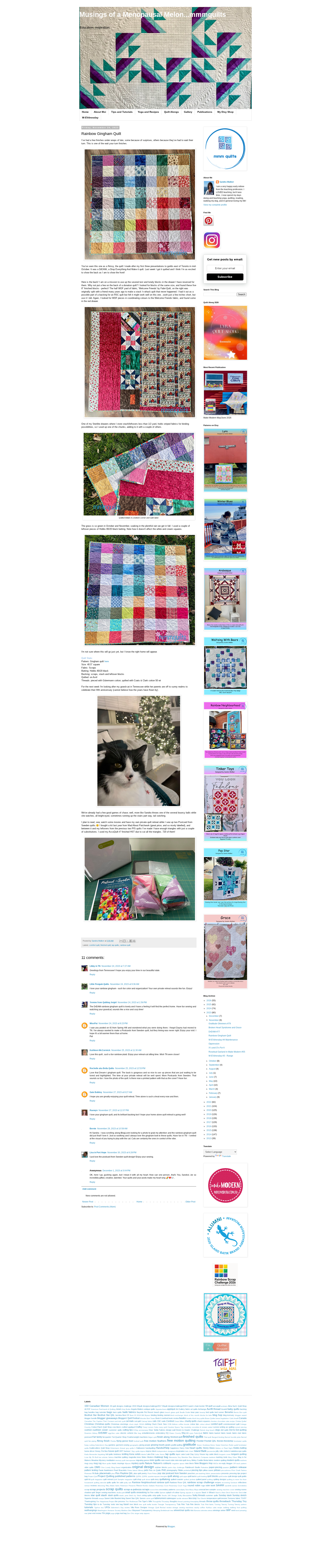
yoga (113, 1513)
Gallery (188, 112)
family (99, 1437)
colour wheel (205, 1424)
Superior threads (91, 1498)
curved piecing (241, 1427)
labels (143, 1454)
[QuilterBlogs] (216, 1350)
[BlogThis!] (124, 941)
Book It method (162, 1418)
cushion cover (100, 1429)
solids (156, 1492)
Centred (170, 1421)
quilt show (146, 1479)
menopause (130, 1460)
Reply (92, 974)
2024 (209, 1008)
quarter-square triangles (157, 1476)
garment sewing (122, 1445)
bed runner (219, 1412)
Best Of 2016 (135, 1415)
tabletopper (171, 1498)
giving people (144, 1445)
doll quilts (224, 1430)
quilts (109, 1482)
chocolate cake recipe (226, 1421)
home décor (89, 1451)
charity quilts (191, 1421)
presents (225, 1473)
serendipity (180, 1490)
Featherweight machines (137, 1437)
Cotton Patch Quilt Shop (101, 1427)
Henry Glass (209, 1448)
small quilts (130, 1492)
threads (202, 1501)
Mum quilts (106, 1463)
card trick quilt (119, 1421)
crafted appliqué (128, 1427)
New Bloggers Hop (203, 1463)
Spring (182, 1492)
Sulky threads (198, 1495)
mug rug (98, 1463)
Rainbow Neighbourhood (144, 1482)
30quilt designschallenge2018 (174, 1406)
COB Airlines (173, 1424)
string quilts (147, 1495)
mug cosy (88, 1463)
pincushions (226, 1470)
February (213, 1093)
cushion (88, 1430)
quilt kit (87, 1479)
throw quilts (212, 1501)
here (106, 661)
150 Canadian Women (96, 1405)
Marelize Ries (187, 1457)
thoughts (173, 1501)
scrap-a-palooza (133, 1489)
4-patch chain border (196, 1406)
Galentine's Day (101, 1445)
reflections (242, 1482)
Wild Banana (195, 1510)
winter (223, 1510)
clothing (148, 1424)
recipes (218, 1482)
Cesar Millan (179, 1421)
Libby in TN (95, 966)
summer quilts (212, 1495)
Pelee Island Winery (135, 1470)
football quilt (138, 1441)
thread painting (184, 1501)
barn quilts (117, 1412)
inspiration (180, 1451)
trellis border (152, 1504)
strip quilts (156, 1495)
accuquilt (216, 1406)
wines (210, 1510)
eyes (191, 1433)
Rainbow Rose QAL (178, 1482)
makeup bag (161, 1457)
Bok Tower (151, 1418)
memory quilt (120, 1460)
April (211, 1085)
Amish (118, 1409)
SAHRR (220, 1485)
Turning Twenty (220, 1504)
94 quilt (209, 1406)
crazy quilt (163, 1427)
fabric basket (214, 1433)
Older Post (190, 1202)
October (213, 1061)
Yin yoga (106, 1513)
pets (146, 1470)
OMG (97, 1467)
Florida (113, 1441)
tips (95, 1504)
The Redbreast (132, 1501)
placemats (105, 1473)
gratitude (189, 1444)
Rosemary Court (162, 1486)
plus (113, 1473)
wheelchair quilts (182, 1510)
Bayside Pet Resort (145, 1412)
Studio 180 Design (169, 1495)
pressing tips (234, 1473)
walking (226, 1507)
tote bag (119, 1504)
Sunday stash (225, 1495)
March (212, 1089)
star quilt (95, 1495)
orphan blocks (161, 1467)
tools (113, 1504)
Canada (243, 1418)
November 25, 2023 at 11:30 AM (126, 1050)
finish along (163, 1436)
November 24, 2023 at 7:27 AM (116, 966)
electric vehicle (126, 1433)
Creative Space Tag (175, 1427)
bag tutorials (101, 1412)
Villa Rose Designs (139, 1507)
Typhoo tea (99, 1507)
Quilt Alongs (171, 112)
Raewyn (94, 1110)
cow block (116, 1427)
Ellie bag (137, 1433)
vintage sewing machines (182, 1507)
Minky (189, 1460)
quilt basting (202, 1476)
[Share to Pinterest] (134, 941)
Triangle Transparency (167, 1504)
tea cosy (193, 1498)
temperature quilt (214, 1498)
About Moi (100, 112)
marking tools (221, 1457)
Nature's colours (162, 1463)
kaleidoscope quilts (239, 1451)
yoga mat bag (121, 1513)
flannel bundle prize (233, 1437)
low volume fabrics (106, 1457)
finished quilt (106, 945)
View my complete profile (215, 205)
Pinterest (88, 1473)
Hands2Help (162, 1447)
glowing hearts (158, 1445)
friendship (228, 1441)
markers (212, 1457)
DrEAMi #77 (214, 1031)
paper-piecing (215, 1467)
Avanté (224, 1409)
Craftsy (139, 1427)
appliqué (171, 1409)
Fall (94, 1437)
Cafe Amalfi (233, 1418)
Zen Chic (130, 1513)
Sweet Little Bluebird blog (114, 1498)
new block (189, 1463)
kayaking (101, 1454)
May (211, 1081)
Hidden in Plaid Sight (224, 1448)
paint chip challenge (176, 1467)
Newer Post (87, 1202)
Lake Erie (151, 1454)
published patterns (125, 1476)
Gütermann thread (117, 1448)
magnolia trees (135, 1457)
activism (224, 1406)
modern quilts (233, 1460)
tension (224, 1498)
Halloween (140, 1448)
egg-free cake (113, 1433)
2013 (209, 1138)
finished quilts (193, 1436)
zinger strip (139, 1513)
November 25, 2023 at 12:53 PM (130, 1068)
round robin (194, 1485)
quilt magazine (97, 1479)
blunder (143, 1418)
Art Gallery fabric (183, 1409)
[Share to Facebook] (131, 941)
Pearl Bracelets (120, 1470)
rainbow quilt (125, 945)
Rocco (139, 1486)
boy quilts (200, 1418)
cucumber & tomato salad (202, 1427)
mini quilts (155, 1460)
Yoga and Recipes (148, 112)
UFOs (107, 1507)
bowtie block (191, 1418)
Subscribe (225, 276)
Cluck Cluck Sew (159, 1424)
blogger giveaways (107, 1418)
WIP (228, 1510)
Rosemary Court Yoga (178, 1486)
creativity (187, 1427)
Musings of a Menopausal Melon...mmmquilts (152, 14)
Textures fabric (234, 1498)
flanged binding (218, 1437)
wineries (204, 1510)
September (214, 1065)
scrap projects (97, 1489)
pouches (191, 1473)
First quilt (207, 1437)
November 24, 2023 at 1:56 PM (132, 1002)
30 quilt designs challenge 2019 (123, 1406)
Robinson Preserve (128, 1486)
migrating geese (142, 1460)
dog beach (210, 1430)
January (213, 1097)
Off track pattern (240, 1463)
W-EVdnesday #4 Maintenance (223, 1040)
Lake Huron (160, 1454)
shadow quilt (89, 1492)
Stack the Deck (236, 1492)
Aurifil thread (213, 1409)
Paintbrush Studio (192, 1467)
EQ (167, 1433)
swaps (101, 1498)
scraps (145, 1489)
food (131, 1441)
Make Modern (147, 1457)
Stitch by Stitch (135, 1495)
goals (167, 1445)
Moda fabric (208, 1460)
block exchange (176, 1415)
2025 (209, 1004)
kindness (117, 1454)
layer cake (180, 1454)
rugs (203, 1486)
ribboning (101, 1486)
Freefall (200, 1441)
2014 (209, 1134)
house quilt (113, 1451)
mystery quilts (137, 1463)
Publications (204, 112)
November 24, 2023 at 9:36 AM (124, 984)
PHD (164, 1470)
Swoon (142, 1498)
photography (172, 1470)
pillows (217, 1470)
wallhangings (90, 1510)
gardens (111, 1445)
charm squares (203, 1421)
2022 (209, 1102)
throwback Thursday (230, 1501)
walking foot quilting (238, 1507)
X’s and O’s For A (217, 1047)
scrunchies (154, 1490)
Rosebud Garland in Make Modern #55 (227, 1052)
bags (109, 1412)
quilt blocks (212, 1476)
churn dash (133, 1424)
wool (233, 1510)
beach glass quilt (172, 1412)
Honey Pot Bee (101, 1451)
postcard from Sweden (176, 1473)
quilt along (173, 1476)
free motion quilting (181, 1440)
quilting (210, 1479)
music (114, 1463)
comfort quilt (94, 945)
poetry (144, 1473)
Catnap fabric (146, 1421)
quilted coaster (177, 1479)
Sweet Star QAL (132, 1498)
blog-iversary (228, 1415)
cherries (213, 1421)
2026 (209, 1000)
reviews (93, 1486)
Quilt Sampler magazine (122, 1479)
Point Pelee (152, 1473)
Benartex (229, 1412)
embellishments (148, 1433)
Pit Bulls (95, 1473)
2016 (209, 1126)
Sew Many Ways (191, 1490)
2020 (209, 1110)
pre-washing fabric (203, 1473)
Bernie (93, 1128)
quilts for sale (117, 1482)
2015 (209, 1130)
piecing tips (197, 1470)
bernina (119, 1415)
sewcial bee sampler (207, 1489)
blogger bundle (90, 1418)
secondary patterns (167, 1489)
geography (134, 1445)
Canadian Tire (90, 1421)
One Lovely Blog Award (111, 1467)
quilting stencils (100, 1482)
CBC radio (161, 1421)
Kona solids (135, 1454)
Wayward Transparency (142, 1510)
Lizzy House (199, 1454)
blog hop (217, 1415)
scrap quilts (114, 1489)
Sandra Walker (226, 182)
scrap (86, 1489)
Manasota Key (175, 1457)
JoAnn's (226, 1451)
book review (174, 1418)
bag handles (89, 1412)
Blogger (171, 1526)
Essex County (175, 1433)
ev (187, 1433)
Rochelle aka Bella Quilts (102, 1068)
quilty (126, 1482)
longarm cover (224, 1454)
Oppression (214, 1044)
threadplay (194, 1501)
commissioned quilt (231, 1424)
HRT (121, 1451)
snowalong (141, 1492)
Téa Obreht (201, 1498)
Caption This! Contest (105, 1421)
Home (85, 112)
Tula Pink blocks (193, 1504)
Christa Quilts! (241, 1421)
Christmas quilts (102, 1424)
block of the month (191, 1415)
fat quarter (107, 1437)
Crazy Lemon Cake (150, 1427)
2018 (209, 1118)
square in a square (193, 1492)
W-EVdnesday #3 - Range (221, 1056)
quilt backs (192, 1476)
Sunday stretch (239, 1495)
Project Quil (92, 1476)
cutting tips (128, 1430)
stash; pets (123, 1495)
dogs (217, 1430)
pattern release (238, 1467)
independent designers (166, 1451)
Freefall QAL (210, 1441)
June (211, 1077)
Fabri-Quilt (198, 1433)
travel (126, 1504)
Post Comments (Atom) (105, 1207)
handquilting (150, 1448)
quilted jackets (189, 1479)
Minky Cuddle (197, 1460)
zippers (146, 1513)
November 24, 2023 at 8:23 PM (113, 1023)
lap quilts (115, 945)
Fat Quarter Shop (119, 1437)
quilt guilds (242, 1476)
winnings (216, 1510)
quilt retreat (108, 1479)
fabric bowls (226, 1433)
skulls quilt (121, 1492)
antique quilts (149, 1409)
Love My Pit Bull (91, 1457)
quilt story (155, 1479)
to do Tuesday (104, 1504)
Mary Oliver (232, 1457)
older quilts (89, 1467)
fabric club (236, 1433)
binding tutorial (163, 1415)
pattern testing (91, 1470)
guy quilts (130, 1448)
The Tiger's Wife (145, 1501)
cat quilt (137, 1421)
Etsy (184, 1433)
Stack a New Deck (222, 1492)
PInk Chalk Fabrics (239, 1470)
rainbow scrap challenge (200, 1482)
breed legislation (222, 1418)
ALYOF (87, 1409)
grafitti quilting (177, 1445)
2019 (209, 1114)
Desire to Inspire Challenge (187, 1430)
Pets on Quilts (155, 1470)
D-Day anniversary (140, 1430)
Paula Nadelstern (106, 1470)
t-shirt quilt (150, 1498)
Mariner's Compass (200, 1457)
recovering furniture (229, 1482)
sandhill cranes (231, 1486)
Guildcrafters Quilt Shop (99, 1448)
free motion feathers (155, 1440)
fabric (205, 1433)
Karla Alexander (90, 1454)
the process (120, 1501)
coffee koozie (183, 1424)
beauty (202, 1412)
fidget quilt (152, 1437)
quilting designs (219, 1479)
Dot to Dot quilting (238, 1430)
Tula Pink (181, 1504)
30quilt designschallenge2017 (149, 1406)
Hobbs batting (240, 1448)
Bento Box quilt (240, 1412)
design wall (170, 1430)
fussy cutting (89, 1445)
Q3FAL (145, 1476)
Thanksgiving (90, 1501)
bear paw (195, 1412)
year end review (94, 1513)
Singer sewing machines (106, 1492)
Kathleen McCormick (100, 1050)
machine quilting (121, 1457)
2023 (209, 1012)
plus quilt (137, 1473)
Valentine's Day (117, 1507)
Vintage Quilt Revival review (160, 1507)
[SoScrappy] (225, 1286)
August (212, 1069)
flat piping (92, 1441)
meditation (110, 1460)
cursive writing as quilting (223, 1427)
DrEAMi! (102, 1433)
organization (126, 1467)
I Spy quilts (135, 1451)
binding (154, 1415)
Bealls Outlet (185, 1412)
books (182, 1418)
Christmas (89, 1424)
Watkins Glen (126, 1510)
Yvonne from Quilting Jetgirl (103, 1002)
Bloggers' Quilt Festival (129, 1418)
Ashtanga (202, 1409)
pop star (161, 1473)
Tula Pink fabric (207, 1504)
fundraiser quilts (240, 1441)
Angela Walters (137, 1409)
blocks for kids (206, 1415)
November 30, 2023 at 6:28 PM (121, 1152)
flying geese (122, 1441)
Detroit (202, 1430)
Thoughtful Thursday (161, 1501)
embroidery (160, 1433)
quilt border (223, 1476)
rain (129, 1482)
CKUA (141, 1424)
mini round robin (167, 1460)
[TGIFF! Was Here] (225, 1382)
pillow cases (208, 1470)
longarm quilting (239, 1454)
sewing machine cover (225, 1490)
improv (142, 1451)
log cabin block (212, 1454)
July (211, 1073)
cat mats (130, 1421)
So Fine (150, 1492)
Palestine (204, 1467)
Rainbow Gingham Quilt (220, 1035)
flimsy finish (103, 1440)
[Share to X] (127, 941)
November (214, 1020)
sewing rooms (241, 1489)
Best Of (125, 1415)
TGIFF (244, 1498)
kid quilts (109, 1454)
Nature (148, 1463)
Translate (226, 1156)
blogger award (241, 1415)
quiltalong (164, 1479)
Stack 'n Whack (208, 1492)
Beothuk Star (90, 1415)
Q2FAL (139, 1476)
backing (243, 1409)
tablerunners (160, 1498)
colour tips (194, 1424)
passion (226, 1467)
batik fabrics (129, 1412)
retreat (87, 1486)
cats (154, 1421)
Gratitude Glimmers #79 (220, 1023)
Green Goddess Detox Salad (208, 1445)
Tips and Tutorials (122, 112)
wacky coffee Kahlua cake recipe (208, 1507)
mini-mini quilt (180, 1460)
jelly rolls (219, 1451)
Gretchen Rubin (227, 1445)
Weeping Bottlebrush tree (163, 1510)
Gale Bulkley (96, 1092)
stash (104, 1495)
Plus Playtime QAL (124, 1473)
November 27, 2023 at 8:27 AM (117, 1092)
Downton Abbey (90, 1433)
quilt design (232, 1476)
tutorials (88, 1507)
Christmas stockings (119, 1424)
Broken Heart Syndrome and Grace (225, 1027)
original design (143, 1467)
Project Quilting (106, 1476)
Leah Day (189, 1454)
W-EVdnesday (90, 117)
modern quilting (220, 1460)
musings (120, 1463)
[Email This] (121, 941)
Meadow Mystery (98, 1460)
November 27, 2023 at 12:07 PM (114, 1110)
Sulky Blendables (185, 1495)
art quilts (194, 1409)
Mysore (128, 1463)
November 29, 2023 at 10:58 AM (112, 1128)
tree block (134, 1504)
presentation (216, 1473)
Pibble (180, 1470)
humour (127, 1451)
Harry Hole (184, 1448)
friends (220, 1441)
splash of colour (172, 1492)
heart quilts (196, 1447)
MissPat (94, 1023)
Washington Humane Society (109, 1510)
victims (127, 1507)
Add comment (89, 1189)
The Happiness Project (105, 1501)
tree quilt (142, 1504)
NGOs (215, 1463)
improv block (151, 1451)
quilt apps (183, 1476)
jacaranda (211, 1451)
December (214, 1016)
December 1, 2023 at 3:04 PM (116, 1170)
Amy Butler (126, 1409)
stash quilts (113, 1495)
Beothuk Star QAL (106, 1415)
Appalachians (161, 1409)
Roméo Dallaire (149, 1486)
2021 (209, 1106)
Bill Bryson (146, 1415)
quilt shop (137, 1479)
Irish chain (189, 1451)
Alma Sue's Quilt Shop (237, 1406)
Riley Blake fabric (113, 1486)
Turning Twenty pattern (237, 1504)
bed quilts (210, 1412)
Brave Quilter (210, 1418)
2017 (209, 1122)
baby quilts (233, 1409)
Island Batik (200, 1451)
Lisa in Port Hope (98, 1152)
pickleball (187, 1470)
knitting (125, 1454)
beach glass (159, 1412)
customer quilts (115, 1430)
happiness (174, 1448)
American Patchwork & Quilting (103, 1409)
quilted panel (201, 1479)
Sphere (163, 1492)
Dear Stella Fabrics (157, 1430)
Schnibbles (242, 1486)
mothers (243, 1460)
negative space (178, 1463)
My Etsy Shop (225, 112)
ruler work (210, 1485)
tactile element (182, 1498)
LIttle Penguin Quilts (99, 984)
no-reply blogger (226, 1463)
